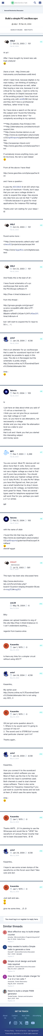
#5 (41, 339)
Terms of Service (20, 1031)
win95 (22, 99)
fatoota (13, 390)
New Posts (28, 30)
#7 (41, 452)
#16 (41, 851)
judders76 (11, 967)
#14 (41, 754)
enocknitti (11, 981)
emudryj (10, 937)
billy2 (16, 24)
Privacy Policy (9, 1031)
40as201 (34, 313)
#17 (41, 887)
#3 (41, 225)
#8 (41, 519)
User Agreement (33, 1031)
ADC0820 (17, 187)
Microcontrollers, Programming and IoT (27, 937)
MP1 (12, 451)
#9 (41, 563)
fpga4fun (19, 250)
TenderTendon (12, 996)
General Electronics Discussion (25, 952)
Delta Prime (21, 939)
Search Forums (16, 30)
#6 (41, 391)
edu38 (13, 603)
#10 (41, 604)
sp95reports (13, 137)
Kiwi (17, 998)
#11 (41, 645)
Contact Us (15, 1017)
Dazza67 (11, 952)
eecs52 (8, 244)
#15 (41, 817)
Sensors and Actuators (25, 996)
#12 (41, 673)
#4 (41, 267)
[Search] (35, 2)
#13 (41, 712)
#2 (41, 42)
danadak (19, 954)
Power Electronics (21, 981)
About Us (5, 1017)
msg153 (9, 589)
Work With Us (25, 1017)
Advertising (37, 1016)
